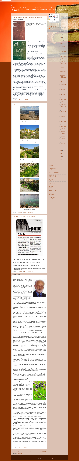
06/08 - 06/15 (63, 99)
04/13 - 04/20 (63, 84)
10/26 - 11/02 (63, 128)
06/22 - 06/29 (63, 101)
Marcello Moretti (52, 182)
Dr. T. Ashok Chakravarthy (53, 171)
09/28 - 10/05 (63, 121)
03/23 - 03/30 (63, 61)
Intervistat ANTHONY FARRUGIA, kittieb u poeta (24, 276)
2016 (61, 150)
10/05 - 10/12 (63, 123)
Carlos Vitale (51, 169)
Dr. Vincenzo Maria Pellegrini (54, 172)
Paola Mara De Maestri (53, 190)
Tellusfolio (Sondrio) (52, 197)
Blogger (52, 458)
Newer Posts (16, 451)
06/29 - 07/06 (63, 104)
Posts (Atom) (20, 453)
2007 (61, 34)
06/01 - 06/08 (63, 96)
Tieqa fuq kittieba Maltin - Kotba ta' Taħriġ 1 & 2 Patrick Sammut (27, 17)
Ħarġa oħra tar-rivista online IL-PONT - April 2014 (24, 216)
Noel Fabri (51, 186)
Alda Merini (51, 166)
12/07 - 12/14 (63, 141)
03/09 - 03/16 (63, 58)
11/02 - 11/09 (63, 131)
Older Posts (43, 451)
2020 (61, 156)
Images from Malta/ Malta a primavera (21, 104)
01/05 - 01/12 (63, 46)
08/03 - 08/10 (63, 111)
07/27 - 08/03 (63, 109)
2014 (61, 45)
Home (29, 451)
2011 (61, 40)
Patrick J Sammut (53, 26)
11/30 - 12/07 (63, 138)
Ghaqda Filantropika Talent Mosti (55, 173)
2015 (61, 148)
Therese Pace (51, 198)
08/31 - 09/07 (63, 116)
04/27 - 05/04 (63, 87)
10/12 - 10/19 (63, 126)
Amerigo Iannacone (52, 168)
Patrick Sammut (53, 28)
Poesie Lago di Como (53, 191)
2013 (61, 43)
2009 (61, 37)
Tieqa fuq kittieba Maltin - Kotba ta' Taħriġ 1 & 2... (63, 81)
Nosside (50, 187)
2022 (61, 159)
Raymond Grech (52, 193)
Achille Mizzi (51, 165)
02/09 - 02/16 (63, 53)
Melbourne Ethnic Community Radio (55, 184)
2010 (61, 39)
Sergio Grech (51, 194)
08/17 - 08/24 (63, 114)
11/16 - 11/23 (63, 136)
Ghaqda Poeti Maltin (52, 175)
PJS (12, 5)
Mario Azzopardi (52, 183)
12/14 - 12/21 (63, 143)
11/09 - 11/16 (63, 133)
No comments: (31, 99)
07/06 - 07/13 (63, 106)
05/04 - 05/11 (63, 89)
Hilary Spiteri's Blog (52, 176)
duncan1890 (43, 458)
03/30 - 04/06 (63, 63)
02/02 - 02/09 (63, 51)
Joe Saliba (51, 179)
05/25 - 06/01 (63, 94)
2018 (61, 153)
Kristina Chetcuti (52, 180)
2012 (61, 42)
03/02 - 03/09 (63, 56)
